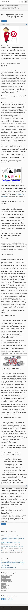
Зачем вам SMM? (5, 534)
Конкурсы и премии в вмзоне (8, 567)
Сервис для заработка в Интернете (9, 5)
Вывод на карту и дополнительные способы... (12, 561)
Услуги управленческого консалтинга (10, 542)
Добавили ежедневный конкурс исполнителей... (13, 562)
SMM (21, 7)
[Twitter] (8, 598)
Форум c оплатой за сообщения (10, 7)
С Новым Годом (5, 565)
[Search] (19, 1)
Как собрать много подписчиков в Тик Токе (12, 546)
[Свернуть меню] (26, 1)
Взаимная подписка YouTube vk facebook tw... (12, 564)
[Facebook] (5, 598)
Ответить (4, 21)
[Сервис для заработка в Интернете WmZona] (5, 1)
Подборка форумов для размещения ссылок (12, 538)
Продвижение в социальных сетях (10, 8)
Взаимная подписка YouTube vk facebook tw (12, 550)
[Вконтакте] (12, 598)
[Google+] (2, 598)
